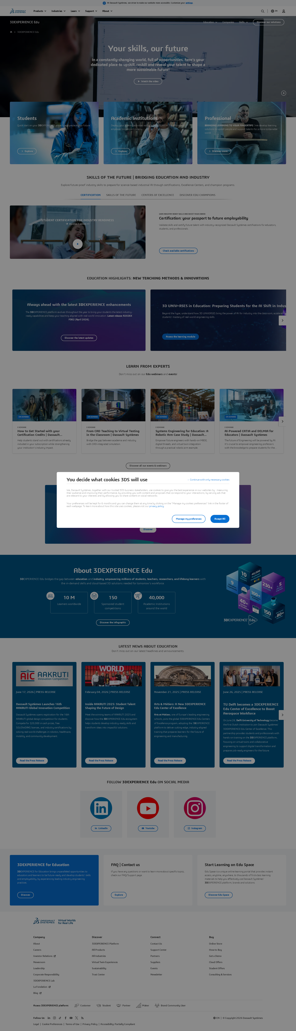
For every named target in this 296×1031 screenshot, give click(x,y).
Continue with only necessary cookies (209, 480)
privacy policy (156, 506)
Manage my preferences (188, 519)
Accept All (219, 519)
